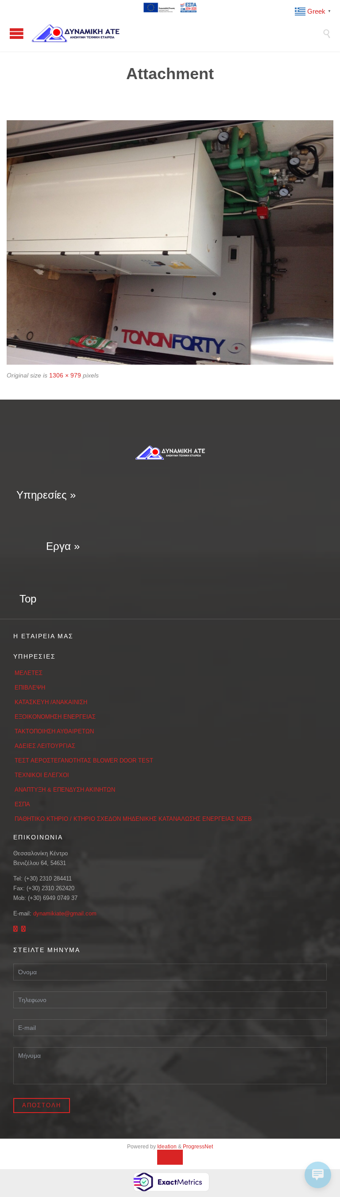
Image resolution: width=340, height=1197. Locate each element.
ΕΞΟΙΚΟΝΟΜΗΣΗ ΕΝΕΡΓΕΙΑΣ (55, 716)
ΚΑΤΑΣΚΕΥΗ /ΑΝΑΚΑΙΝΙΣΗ (51, 702)
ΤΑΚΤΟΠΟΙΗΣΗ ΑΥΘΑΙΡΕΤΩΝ (54, 731)
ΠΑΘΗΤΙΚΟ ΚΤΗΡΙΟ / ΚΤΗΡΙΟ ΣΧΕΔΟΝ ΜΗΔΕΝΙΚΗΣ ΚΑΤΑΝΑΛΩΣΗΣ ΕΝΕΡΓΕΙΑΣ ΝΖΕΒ (133, 819)
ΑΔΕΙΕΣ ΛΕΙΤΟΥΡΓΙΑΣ (45, 746)
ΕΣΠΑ (22, 804)
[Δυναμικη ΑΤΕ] (176, 33)
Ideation (167, 1147)
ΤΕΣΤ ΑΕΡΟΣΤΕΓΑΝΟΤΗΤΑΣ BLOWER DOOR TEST (84, 760)
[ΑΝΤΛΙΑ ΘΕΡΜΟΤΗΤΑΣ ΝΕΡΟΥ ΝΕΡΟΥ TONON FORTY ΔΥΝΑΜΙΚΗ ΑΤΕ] (170, 242)
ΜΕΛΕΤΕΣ (28, 673)
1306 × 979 (65, 375)
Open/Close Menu (16, 33)
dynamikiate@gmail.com (65, 913)
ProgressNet (198, 1147)
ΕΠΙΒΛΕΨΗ (30, 687)
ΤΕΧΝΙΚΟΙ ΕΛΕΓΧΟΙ (42, 775)
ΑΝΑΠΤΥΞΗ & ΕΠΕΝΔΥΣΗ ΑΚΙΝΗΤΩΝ (65, 789)
